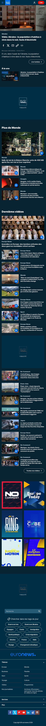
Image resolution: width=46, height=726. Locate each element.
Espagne (10, 629)
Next (3, 676)
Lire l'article (35, 62)
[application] (23, 18)
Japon (22, 420)
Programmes (28, 685)
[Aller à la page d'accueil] (7, 2)
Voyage (11, 645)
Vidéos (4, 685)
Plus (3, 705)
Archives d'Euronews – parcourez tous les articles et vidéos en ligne (33, 691)
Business (5, 671)
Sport (22, 312)
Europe (4, 667)
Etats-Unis (24, 384)
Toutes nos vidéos (33, 471)
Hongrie (23, 179)
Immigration (34, 629)
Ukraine (12, 640)
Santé (26, 676)
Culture (26, 680)
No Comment (25, 371)
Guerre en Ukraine (31, 624)
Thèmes (4, 662)
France (24, 640)
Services (5, 699)
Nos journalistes (7, 689)
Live (41, 2)
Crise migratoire (32, 634)
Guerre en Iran (13, 624)
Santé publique (13, 634)
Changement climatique (29, 645)
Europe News (7, 241)
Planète (27, 671)
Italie (34, 640)
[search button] (39, 611)
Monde (4, 157)
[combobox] (23, 611)
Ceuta (22, 629)
